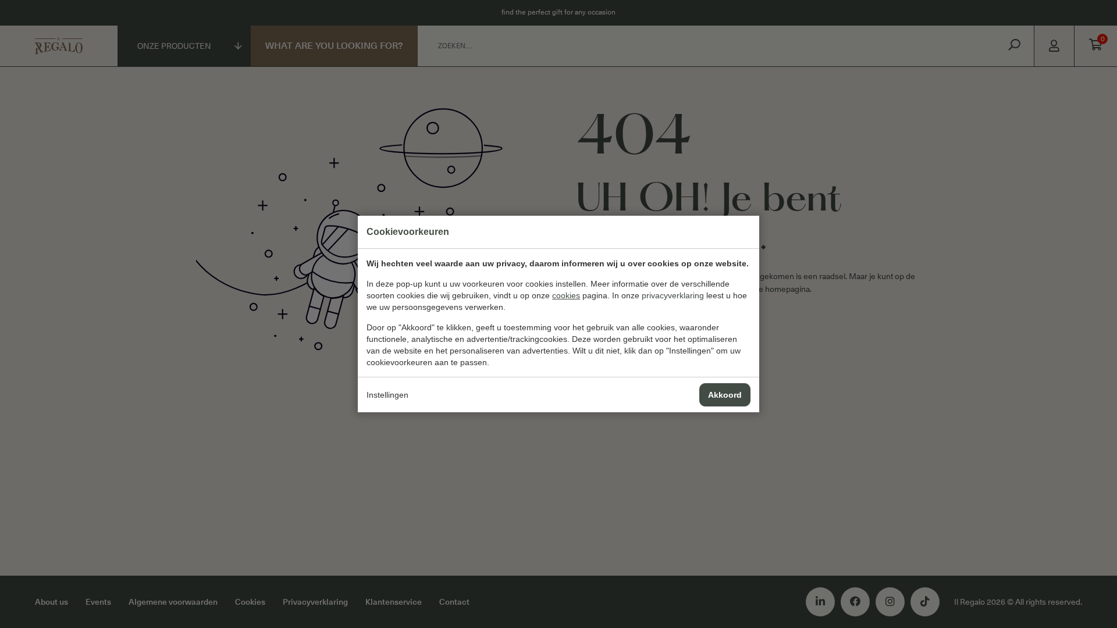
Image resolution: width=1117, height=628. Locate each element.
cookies (566, 295)
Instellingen (387, 394)
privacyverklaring (673, 295)
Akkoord (725, 394)
